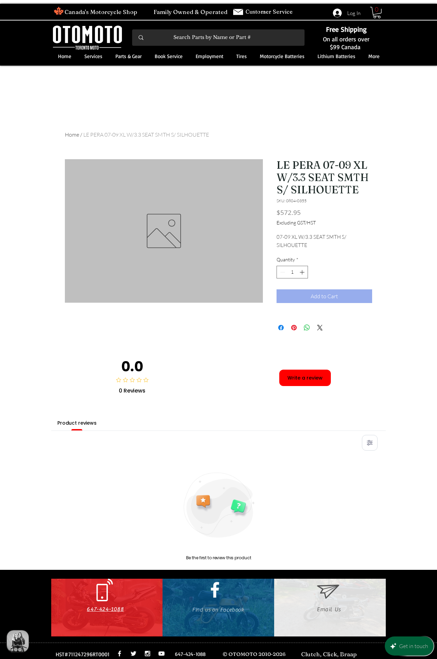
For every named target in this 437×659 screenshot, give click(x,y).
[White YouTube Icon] (161, 653)
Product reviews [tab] (77, 423)
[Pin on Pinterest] (294, 328)
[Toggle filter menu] (370, 443)
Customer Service (269, 11)
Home (72, 134)
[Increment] (302, 272)
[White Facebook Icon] (215, 589)
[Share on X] (320, 328)
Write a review (305, 377)
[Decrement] (282, 272)
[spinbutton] (292, 272)
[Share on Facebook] (281, 328)
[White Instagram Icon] (147, 653)
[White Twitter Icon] (133, 653)
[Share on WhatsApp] (307, 328)
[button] (377, 12)
